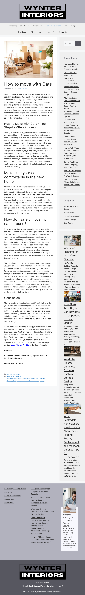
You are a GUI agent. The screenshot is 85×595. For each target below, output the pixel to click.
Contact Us (63, 32)
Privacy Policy (36, 32)
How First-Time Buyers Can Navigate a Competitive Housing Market (70, 78)
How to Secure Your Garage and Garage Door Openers (26, 378)
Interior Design (70, 26)
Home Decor (37, 26)
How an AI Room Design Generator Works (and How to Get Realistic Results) (72, 128)
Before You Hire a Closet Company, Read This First (71, 164)
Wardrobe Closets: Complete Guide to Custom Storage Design (69, 370)
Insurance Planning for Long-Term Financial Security (71, 66)
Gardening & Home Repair (19, 26)
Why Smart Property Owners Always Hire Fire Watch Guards (72, 173)
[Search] (78, 43)
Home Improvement (53, 26)
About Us (51, 32)
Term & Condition (47, 586)
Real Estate (22, 32)
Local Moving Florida (14, 376)
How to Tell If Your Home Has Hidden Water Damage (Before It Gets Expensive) (71, 153)
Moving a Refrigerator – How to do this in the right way (26, 381)
